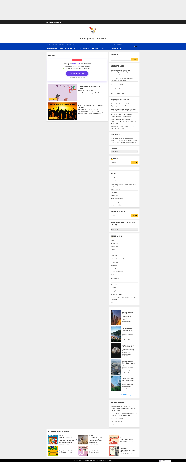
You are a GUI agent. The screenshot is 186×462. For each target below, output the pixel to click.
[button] (139, 46)
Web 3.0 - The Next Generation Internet (122, 104)
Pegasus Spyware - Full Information (121, 119)
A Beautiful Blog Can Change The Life (93, 38)
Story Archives (115, 278)
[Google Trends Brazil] (53, 451)
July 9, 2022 (90, 90)
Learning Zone (118, 45)
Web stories (115, 281)
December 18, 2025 (64, 444)
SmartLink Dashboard (117, 198)
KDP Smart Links (115, 192)
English (163, 460)
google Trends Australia (117, 93)
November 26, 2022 (125, 441)
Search (114, 54)
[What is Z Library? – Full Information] (114, 451)
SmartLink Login (115, 202)
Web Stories (77, 48)
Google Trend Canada (117, 84)
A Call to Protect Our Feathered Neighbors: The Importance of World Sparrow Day (97, 440)
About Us (86, 48)
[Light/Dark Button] (135, 46)
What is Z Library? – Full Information (127, 451)
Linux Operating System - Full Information (123, 109)
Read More (81, 98)
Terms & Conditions (116, 48)
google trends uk (115, 189)
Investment (115, 262)
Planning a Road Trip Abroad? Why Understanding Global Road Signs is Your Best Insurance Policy (123, 72)
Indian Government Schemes (120, 259)
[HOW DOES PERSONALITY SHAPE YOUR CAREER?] (62, 111)
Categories (114, 148)
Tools (112, 303)
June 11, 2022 (92, 109)
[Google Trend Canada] (114, 439)
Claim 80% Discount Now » (77, 73)
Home (48, 45)
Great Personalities (117, 271)
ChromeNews (101, 460)
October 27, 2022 (125, 453)
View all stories (123, 394)
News (113, 249)
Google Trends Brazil (117, 89)
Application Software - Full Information (122, 114)
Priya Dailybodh (82, 109)
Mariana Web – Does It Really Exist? (121, 111)
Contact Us (94, 48)
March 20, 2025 (94, 444)
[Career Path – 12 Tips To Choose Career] (62, 92)
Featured (61, 45)
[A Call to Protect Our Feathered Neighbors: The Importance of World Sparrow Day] (83, 439)
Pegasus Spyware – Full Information (121, 106)
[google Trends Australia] (83, 451)
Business (54, 45)
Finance (54, 48)
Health (112, 275)
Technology (89, 45)
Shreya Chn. (82, 90)
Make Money (68, 48)
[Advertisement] (43, 10)
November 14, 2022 (95, 452)
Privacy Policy (104, 48)
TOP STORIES (114, 247)
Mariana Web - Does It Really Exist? (120, 126)
